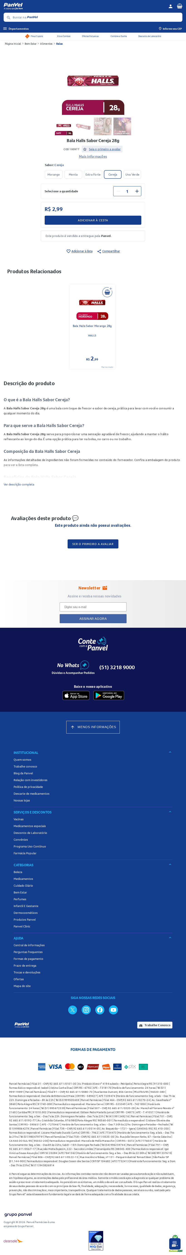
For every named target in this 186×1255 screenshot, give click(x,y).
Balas (59, 43)
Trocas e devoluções (27, 972)
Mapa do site (22, 986)
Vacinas (19, 819)
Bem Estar (31, 43)
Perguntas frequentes (28, 952)
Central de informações (29, 945)
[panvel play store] (108, 695)
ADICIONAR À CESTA (93, 220)
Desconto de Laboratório (149, 36)
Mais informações (93, 156)
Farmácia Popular (25, 853)
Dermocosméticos (26, 913)
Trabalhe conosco (25, 766)
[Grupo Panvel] (18, 1213)
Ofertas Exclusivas (90, 36)
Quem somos (22, 760)
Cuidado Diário (23, 885)
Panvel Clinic (22, 926)
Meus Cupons (37, 36)
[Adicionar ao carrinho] (107, 292)
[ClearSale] (13, 1240)
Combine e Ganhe (118, 36)
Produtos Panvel (25, 919)
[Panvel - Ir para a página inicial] (84, 6)
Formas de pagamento (28, 959)
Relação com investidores (30, 780)
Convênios (21, 839)
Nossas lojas (22, 800)
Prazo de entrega (25, 965)
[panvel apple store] (76, 695)
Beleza (18, 872)
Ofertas (19, 979)
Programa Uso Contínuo (30, 846)
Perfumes (20, 899)
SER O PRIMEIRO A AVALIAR (93, 544)
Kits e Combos (63, 36)
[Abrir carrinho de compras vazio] (179, 6)
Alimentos (46, 43)
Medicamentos (23, 879)
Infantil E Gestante (26, 906)
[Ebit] (96, 1240)
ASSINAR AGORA (93, 618)
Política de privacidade (28, 787)
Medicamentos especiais (30, 826)
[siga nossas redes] (72, 1009)
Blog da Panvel (23, 773)
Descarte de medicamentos (31, 794)
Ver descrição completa (19, 484)
